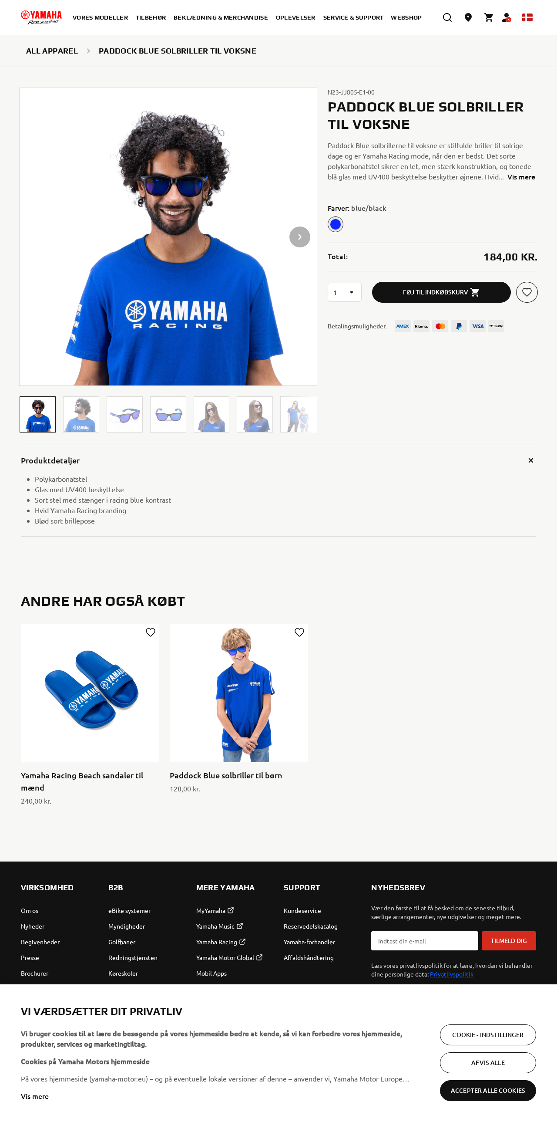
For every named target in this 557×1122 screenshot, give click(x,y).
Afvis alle (487, 1062)
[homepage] (41, 17)
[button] (38, 414)
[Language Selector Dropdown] (527, 17)
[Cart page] (489, 17)
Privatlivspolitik (451, 974)
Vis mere (35, 1096)
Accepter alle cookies (488, 1090)
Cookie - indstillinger (487, 1035)
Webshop (406, 17)
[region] (278, 1053)
